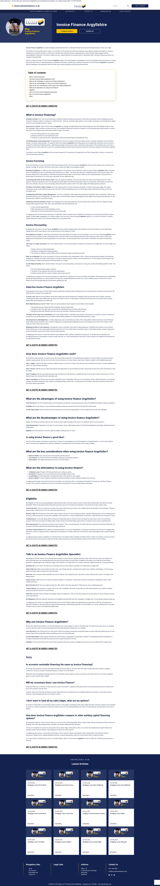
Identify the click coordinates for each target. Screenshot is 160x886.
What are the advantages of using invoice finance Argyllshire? (47, 81)
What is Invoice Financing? (37, 77)
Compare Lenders (67, 31)
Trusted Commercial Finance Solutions (43, 11)
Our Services (69, 11)
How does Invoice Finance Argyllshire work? (42, 79)
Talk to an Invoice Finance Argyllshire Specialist (43, 92)
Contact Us (88, 11)
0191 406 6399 (112, 868)
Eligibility (32, 90)
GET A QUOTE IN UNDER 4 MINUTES (41, 106)
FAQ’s (31, 96)
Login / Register (140, 6)
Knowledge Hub (105, 11)
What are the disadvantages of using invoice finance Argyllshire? (48, 83)
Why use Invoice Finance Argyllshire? (40, 94)
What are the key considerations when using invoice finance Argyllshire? (50, 85)
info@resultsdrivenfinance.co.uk (27, 6)
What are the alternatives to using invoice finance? (44, 88)
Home (30, 868)
